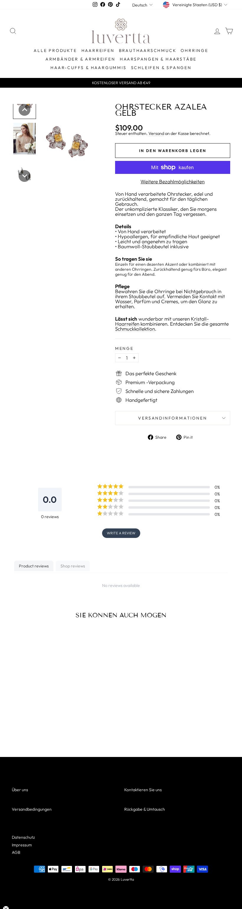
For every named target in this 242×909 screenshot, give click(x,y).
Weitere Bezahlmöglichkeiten (172, 181)
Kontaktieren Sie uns (143, 789)
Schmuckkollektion (135, 329)
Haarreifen (98, 50)
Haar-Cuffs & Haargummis (88, 67)
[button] (24, 110)
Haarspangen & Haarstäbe (158, 59)
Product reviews (34, 566)
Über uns (20, 789)
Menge (124, 348)
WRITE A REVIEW (121, 533)
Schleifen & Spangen (161, 67)
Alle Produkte (55, 50)
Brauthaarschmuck (147, 50)
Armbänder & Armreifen (80, 59)
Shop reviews (72, 566)
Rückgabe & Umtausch (144, 809)
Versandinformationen (172, 418)
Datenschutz (23, 837)
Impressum (22, 845)
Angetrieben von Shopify (121, 887)
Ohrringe (194, 50)
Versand (156, 133)
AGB (16, 852)
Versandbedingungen (32, 809)
